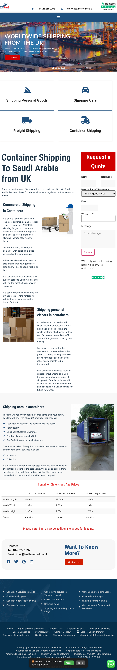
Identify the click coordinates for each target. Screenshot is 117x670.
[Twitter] (16, 561)
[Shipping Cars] (85, 90)
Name (84, 177)
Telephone (106, 177)
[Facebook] (8, 561)
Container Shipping (85, 131)
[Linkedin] (31, 561)
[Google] (23, 561)
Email (84, 201)
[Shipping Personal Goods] (27, 90)
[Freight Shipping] (27, 120)
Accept (69, 663)
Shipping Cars (85, 100)
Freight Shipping (26, 131)
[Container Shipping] (85, 120)
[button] (58, 18)
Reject (80, 663)
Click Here (13, 58)
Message (86, 226)
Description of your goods (95, 189)
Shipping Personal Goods (27, 100)
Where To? (87, 214)
